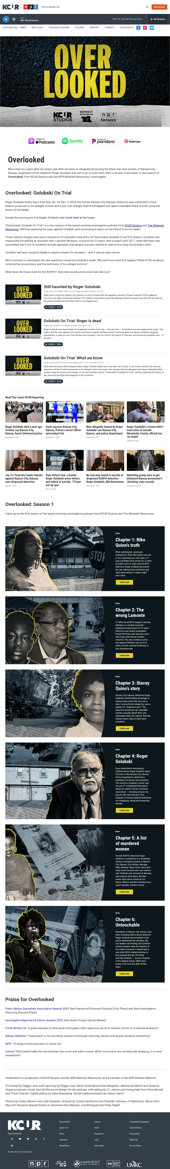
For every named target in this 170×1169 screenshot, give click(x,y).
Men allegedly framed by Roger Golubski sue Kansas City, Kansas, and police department (104, 430)
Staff (96, 1128)
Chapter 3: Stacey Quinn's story (132, 685)
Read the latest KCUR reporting (24, 397)
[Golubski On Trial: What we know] (23, 366)
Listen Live (64, 1128)
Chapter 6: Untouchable (128, 922)
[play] (6, 19)
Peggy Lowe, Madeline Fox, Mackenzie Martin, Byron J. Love (66, 363)
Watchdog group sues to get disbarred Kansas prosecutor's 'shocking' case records (144, 478)
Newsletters (65, 1146)
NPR (8, 1043)
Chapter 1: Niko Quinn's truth (130, 542)
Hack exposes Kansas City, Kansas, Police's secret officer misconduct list (63, 430)
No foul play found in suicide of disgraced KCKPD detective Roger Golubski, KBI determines (105, 478)
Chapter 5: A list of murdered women (131, 843)
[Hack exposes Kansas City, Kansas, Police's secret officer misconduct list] (65, 411)
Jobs (96, 1140)
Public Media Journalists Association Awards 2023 (37, 1008)
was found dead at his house (77, 217)
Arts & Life (37, 28)
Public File (133, 1140)
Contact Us (99, 1134)
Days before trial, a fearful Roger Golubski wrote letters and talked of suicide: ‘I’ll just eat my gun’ (63, 480)
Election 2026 (10, 28)
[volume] (14, 19)
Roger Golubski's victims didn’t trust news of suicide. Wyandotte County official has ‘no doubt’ (145, 431)
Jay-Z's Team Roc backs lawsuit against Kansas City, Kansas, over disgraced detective (23, 478)
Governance (134, 1134)
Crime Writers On (15, 1028)
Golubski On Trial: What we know (73, 358)
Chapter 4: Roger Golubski (132, 758)
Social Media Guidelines (139, 1122)
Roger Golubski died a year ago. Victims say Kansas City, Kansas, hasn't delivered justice (24, 430)
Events (97, 1122)
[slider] (18, 19)
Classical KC (127, 28)
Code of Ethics (135, 1128)
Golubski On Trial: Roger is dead (72, 320)
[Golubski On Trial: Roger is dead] (23, 328)
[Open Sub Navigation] (28, 28)
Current (9, 1051)
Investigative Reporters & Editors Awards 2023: (34, 1020)
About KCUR (65, 1122)
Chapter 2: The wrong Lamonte (130, 612)
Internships (99, 1146)
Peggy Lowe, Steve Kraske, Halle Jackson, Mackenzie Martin (66, 291)
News (23, 28)
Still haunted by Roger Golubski (72, 286)
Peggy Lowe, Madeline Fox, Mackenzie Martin (61, 325)
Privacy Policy (135, 1146)
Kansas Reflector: (16, 1036)
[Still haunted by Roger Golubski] (23, 294)
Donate (160, 7)
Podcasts (63, 1140)
